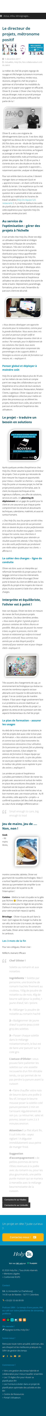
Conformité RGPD (12, 1277)
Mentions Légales (12, 1273)
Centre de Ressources (14, 1394)
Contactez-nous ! (20, 1237)
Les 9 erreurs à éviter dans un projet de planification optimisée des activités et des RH (21, 1387)
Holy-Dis (17, 62)
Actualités (9, 62)
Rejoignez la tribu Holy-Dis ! (17, 1329)
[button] (23, 16)
